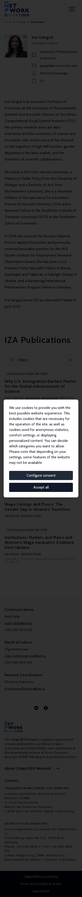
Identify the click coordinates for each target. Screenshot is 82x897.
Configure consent (41, 475)
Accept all (41, 487)
